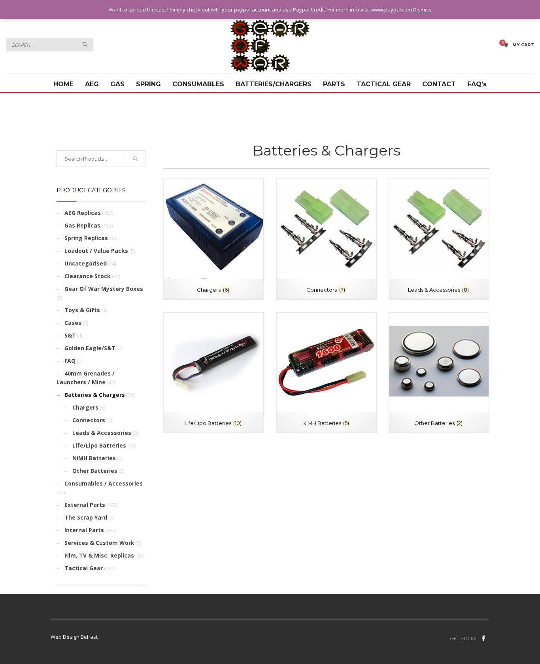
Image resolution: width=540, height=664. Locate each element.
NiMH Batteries (94, 458)
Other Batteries (94, 470)
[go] (85, 44)
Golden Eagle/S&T (89, 348)
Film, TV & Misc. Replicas (99, 555)
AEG (92, 84)
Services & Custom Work (99, 542)
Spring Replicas (86, 238)
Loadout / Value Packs (96, 250)
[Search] (135, 158)
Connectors (88, 420)
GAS (117, 84)
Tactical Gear (83, 568)
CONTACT (439, 84)
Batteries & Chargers (94, 394)
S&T (70, 335)
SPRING (148, 84)
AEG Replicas (82, 212)
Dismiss (422, 9)
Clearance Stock (87, 276)
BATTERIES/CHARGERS (274, 84)
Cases (72, 322)
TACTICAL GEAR (384, 84)
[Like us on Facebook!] (483, 638)
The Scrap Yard (85, 517)
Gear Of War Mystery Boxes (103, 288)
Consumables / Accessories (103, 483)
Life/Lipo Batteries (99, 445)
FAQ (70, 360)
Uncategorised (85, 263)
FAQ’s (477, 84)
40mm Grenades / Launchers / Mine (86, 378)
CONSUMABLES (198, 84)
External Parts (84, 504)
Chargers (85, 407)
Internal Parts (84, 530)
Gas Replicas (82, 225)
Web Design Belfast (74, 636)
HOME (63, 84)
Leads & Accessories (101, 432)
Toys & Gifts (82, 310)
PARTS (334, 84)
